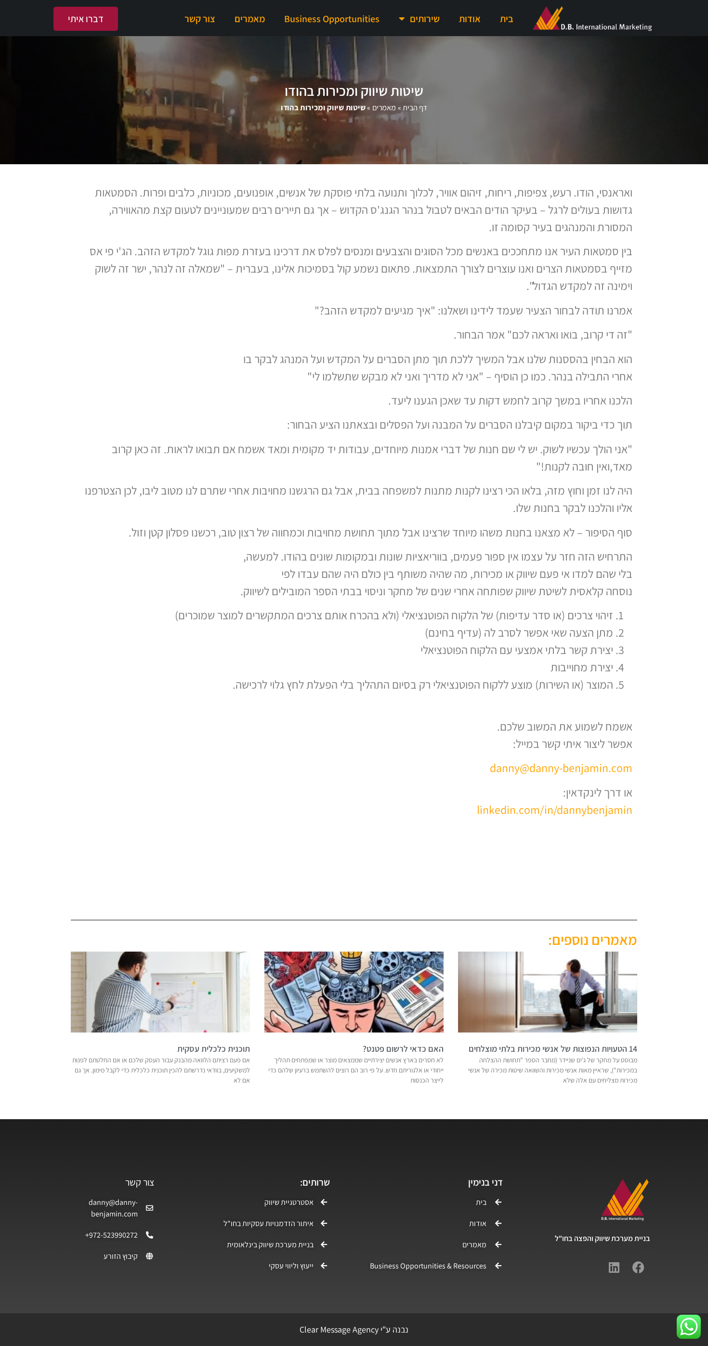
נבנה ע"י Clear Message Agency (354, 1329)
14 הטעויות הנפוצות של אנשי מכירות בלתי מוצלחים (553, 1048)
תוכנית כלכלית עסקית (213, 1048)
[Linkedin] (614, 1267)
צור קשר (199, 19)
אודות (470, 19)
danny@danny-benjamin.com (561, 767)
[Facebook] (638, 1267)
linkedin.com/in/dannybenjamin (554, 809)
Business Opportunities (332, 19)
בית (506, 19)
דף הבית (415, 107)
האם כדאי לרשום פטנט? (403, 1048)
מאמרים (250, 19)
